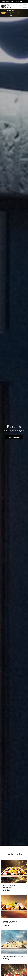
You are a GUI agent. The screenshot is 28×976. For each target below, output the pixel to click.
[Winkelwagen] (20, 6)
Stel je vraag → (21, 13)
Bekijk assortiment (14, 437)
